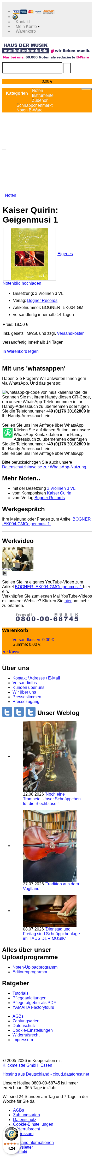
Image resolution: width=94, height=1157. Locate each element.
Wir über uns (24, 692)
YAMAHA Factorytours (33, 1007)
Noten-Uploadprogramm (35, 967)
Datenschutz (24, 1025)
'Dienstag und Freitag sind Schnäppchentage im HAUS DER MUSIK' (51, 934)
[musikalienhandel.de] (46, 48)
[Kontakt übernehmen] (7, 433)
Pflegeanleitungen (29, 998)
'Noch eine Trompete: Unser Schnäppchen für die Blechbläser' (52, 799)
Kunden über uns (28, 687)
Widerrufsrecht (26, 1035)
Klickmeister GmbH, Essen (27, 1065)
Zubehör (40, 100)
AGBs (18, 1016)
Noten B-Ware (29, 110)
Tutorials (20, 993)
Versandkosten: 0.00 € (33, 639)
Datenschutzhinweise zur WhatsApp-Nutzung (44, 467)
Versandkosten (71, 333)
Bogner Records (42, 300)
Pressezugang (26, 701)
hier (68, 601)
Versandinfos (25, 683)
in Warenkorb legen (21, 351)
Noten (10, 195)
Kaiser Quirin (59, 493)
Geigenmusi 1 (46, 521)
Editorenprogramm (30, 972)
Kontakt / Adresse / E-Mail (36, 678)
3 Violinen (61, 488)
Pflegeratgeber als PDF (34, 1002)
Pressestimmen (27, 697)
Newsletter (23, 1147)
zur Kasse (11, 652)
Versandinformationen (33, 1142)
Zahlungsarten (26, 1021)
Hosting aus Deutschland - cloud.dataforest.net (46, 1074)
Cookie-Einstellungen (33, 1030)
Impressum (23, 1039)
